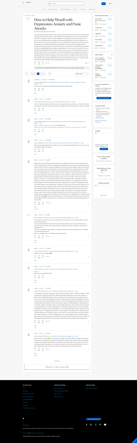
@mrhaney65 (44, 79)
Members (82, 9)
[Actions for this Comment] (88, 89)
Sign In (110, 3)
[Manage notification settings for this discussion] (86, 63)
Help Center (92, 9)
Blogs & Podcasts (65, 9)
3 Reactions (47, 62)
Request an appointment (104, 98)
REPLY (35, 93)
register (57, 367)
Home (43, 9)
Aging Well (98, 33)
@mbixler (41, 288)
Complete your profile (104, 175)
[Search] (49, 3)
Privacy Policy (33, 433)
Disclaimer (25, 402)
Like (35, 63)
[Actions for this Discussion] (88, 63)
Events (75, 9)
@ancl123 (41, 160)
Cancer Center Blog (58, 388)
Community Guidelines (27, 399)
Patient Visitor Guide (58, 396)
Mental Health (98, 45)
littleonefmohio (44, 31)
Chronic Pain (98, 27)
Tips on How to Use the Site (103, 161)
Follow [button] (110, 19)
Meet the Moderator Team (28, 393)
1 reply (35, 242)
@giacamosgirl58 (39, 125)
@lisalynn (53, 125)
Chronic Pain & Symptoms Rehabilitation (99, 66)
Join (104, 3)
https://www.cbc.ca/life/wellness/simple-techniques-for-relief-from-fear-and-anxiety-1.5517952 (60, 127)
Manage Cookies (40, 433)
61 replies (36, 209)
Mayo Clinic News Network (91, 388)
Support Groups (53, 9)
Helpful (39, 63)
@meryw (41, 214)
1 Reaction (47, 256)
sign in (51, 367)
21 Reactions (48, 202)
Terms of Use (25, 433)
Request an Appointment (94, 419)
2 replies (36, 355)
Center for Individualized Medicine (61, 391)
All (111, 15)
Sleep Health (98, 39)
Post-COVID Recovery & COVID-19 (100, 20)
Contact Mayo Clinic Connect (29, 408)
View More (57, 361)
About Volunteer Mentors (28, 396)
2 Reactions (47, 321)
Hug (43, 63)
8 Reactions (47, 236)
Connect (28, 2)
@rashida (41, 99)
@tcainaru (41, 140)
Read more (103, 149)
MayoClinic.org (26, 425)
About (24, 388)
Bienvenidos (103, 195)
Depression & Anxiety (30, 15)
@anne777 (37, 104)
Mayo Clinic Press (58, 393)
